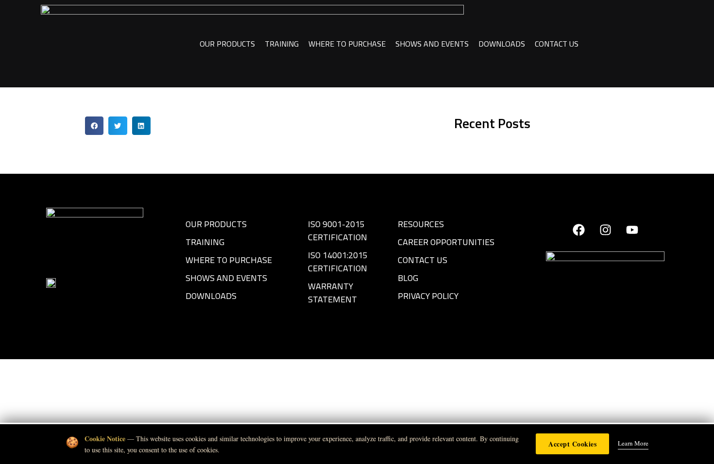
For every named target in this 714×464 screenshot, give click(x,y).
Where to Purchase (347, 44)
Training (282, 44)
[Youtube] (632, 229)
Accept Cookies (572, 444)
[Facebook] (578, 229)
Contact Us (556, 44)
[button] (94, 125)
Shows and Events (432, 44)
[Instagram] (605, 229)
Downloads (501, 44)
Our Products (227, 44)
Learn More (633, 443)
